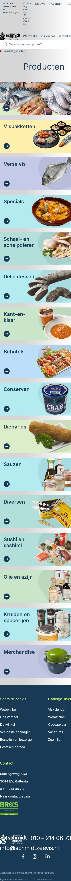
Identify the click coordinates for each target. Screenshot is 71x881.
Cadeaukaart (57, 724)
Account (56, 3)
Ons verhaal (48, 36)
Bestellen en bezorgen (16, 739)
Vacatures (55, 732)
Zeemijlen (55, 739)
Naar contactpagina (15, 796)
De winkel (64, 36)
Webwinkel (30, 36)
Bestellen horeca (12, 747)
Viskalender (57, 709)
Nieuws (40, 3)
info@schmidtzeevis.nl (29, 848)
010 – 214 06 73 (12, 789)
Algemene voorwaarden (14, 879)
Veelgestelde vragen (15, 732)
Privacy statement (43, 879)
